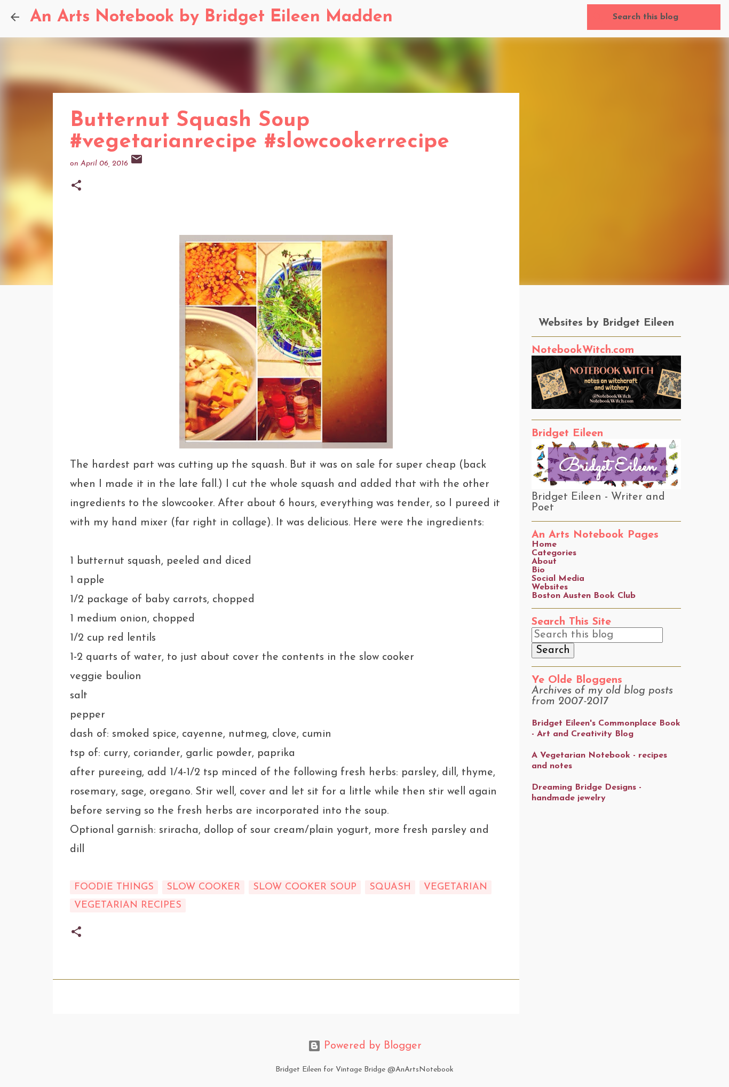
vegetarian (455, 887)
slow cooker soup (304, 887)
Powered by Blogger (371, 1046)
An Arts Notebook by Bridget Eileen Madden (211, 17)
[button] (76, 186)
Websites (550, 587)
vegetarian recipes (127, 905)
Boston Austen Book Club (584, 596)
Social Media (558, 578)
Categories (554, 553)
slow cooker (203, 887)
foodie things (114, 887)
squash (390, 887)
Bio (538, 570)
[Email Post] (136, 164)
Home (544, 544)
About (544, 561)
